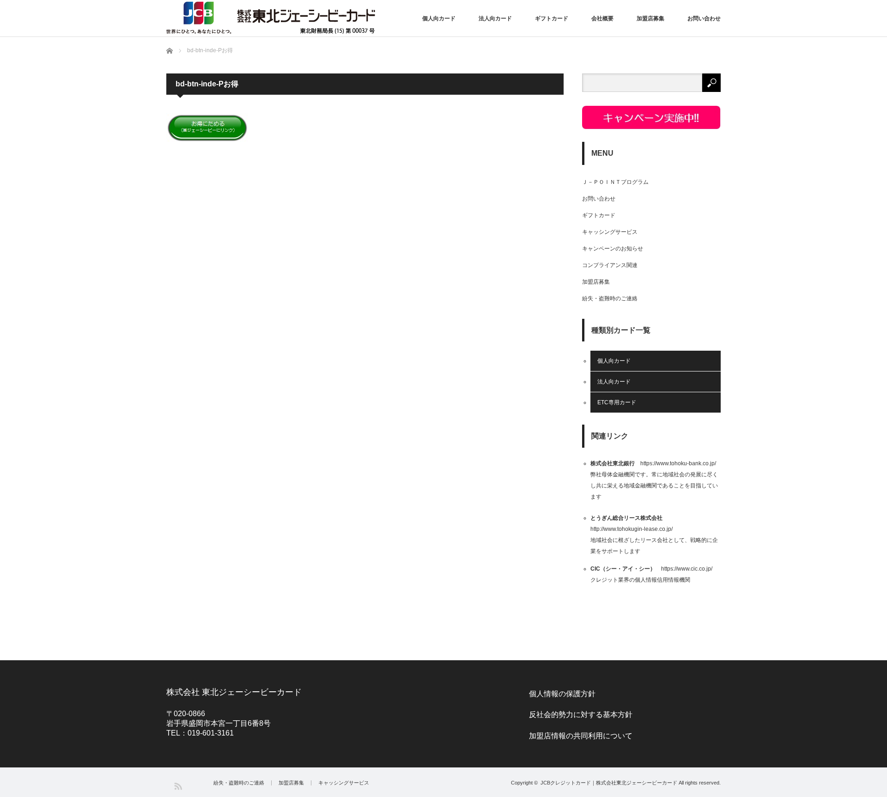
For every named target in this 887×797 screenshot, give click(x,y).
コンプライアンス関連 (610, 265)
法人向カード (495, 18)
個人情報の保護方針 (562, 694)
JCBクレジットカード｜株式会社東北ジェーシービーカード (609, 782)
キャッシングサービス (610, 232)
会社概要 (602, 18)
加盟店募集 (650, 18)
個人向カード (439, 18)
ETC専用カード (616, 402)
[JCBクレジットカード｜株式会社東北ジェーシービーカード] (270, 17)
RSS (177, 785)
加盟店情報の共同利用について (580, 736)
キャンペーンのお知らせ (612, 248)
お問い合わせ (704, 18)
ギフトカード (551, 18)
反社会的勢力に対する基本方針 (580, 714)
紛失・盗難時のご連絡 (610, 298)
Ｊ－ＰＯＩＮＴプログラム (615, 182)
